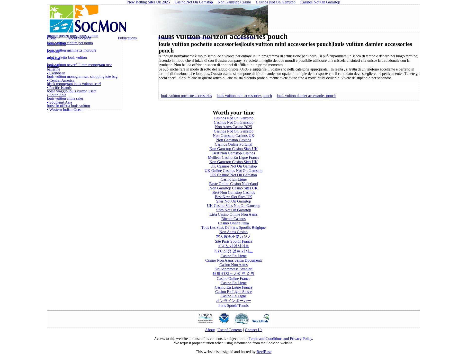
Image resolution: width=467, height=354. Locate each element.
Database (165, 38)
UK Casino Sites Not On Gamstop (233, 206)
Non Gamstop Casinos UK (233, 135)
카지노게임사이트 (233, 246)
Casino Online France (233, 278)
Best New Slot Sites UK (233, 197)
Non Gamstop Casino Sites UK (233, 149)
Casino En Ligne (234, 179)
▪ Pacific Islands (59, 88)
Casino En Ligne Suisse (233, 292)
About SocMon (79, 38)
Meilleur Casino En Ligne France (233, 157)
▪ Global (53, 58)
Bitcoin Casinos (233, 219)
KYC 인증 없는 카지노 (233, 251)
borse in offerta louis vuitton (68, 106)
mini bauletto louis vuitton (67, 57)
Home (51, 38)
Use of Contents (229, 330)
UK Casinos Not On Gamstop (233, 166)
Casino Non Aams (233, 265)
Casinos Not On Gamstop (233, 118)
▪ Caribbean (56, 73)
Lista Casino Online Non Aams (233, 214)
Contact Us (245, 38)
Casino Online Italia (233, 223)
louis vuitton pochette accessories (186, 96)
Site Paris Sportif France (233, 241)
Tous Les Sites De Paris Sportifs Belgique (233, 227)
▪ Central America (60, 80)
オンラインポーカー (233, 301)
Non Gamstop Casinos (233, 140)
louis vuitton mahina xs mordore (71, 50)
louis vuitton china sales (65, 98)
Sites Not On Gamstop (233, 201)
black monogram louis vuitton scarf (74, 84)
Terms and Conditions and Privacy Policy (280, 338)
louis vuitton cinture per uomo (70, 43)
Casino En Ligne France (233, 287)
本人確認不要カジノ (233, 236)
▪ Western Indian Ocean (65, 109)
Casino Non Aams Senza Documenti (233, 260)
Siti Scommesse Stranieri (233, 269)
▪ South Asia (56, 95)
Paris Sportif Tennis (233, 305)
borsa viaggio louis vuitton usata (71, 91)
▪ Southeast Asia (59, 102)
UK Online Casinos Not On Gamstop (233, 170)
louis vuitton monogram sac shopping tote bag (82, 76)
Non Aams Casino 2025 (233, 127)
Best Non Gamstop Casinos (233, 153)
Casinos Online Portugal (233, 144)
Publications (127, 38)
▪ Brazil (53, 66)
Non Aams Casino (233, 232)
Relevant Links (199, 38)
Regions (53, 51)
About (210, 330)
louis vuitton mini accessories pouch (244, 96)
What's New (56, 44)
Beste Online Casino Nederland (233, 184)
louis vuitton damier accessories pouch (306, 96)
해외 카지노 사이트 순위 (233, 274)
